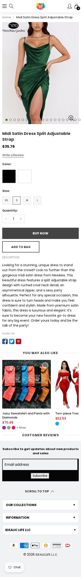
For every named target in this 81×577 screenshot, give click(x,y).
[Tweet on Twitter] (11, 341)
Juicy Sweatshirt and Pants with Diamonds (26, 415)
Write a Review (13, 155)
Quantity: (10, 210)
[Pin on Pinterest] (18, 341)
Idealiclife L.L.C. (47, 554)
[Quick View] (45, 365)
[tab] (40, 505)
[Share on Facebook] (5, 341)
